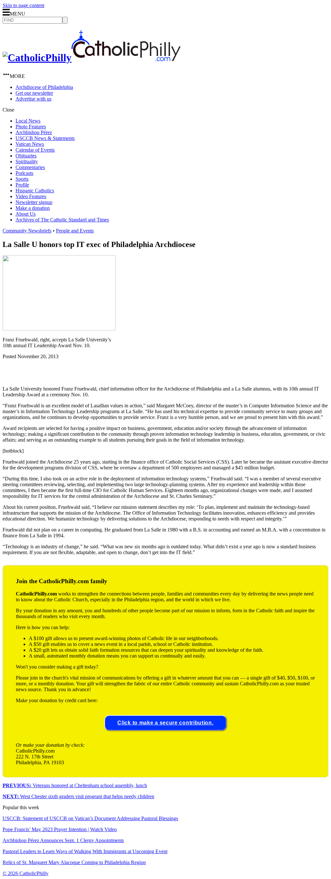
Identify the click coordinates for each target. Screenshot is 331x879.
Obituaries (26, 155)
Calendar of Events (35, 150)
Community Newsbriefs (27, 230)
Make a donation (33, 208)
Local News (28, 120)
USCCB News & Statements (45, 138)
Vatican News (30, 144)
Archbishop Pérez (34, 132)
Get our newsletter (34, 93)
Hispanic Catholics (35, 190)
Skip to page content (23, 5)
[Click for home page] (92, 57)
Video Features (31, 196)
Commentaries (30, 167)
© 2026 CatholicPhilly (25, 873)
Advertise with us (33, 99)
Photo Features (31, 126)
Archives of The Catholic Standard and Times (62, 219)
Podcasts (24, 173)
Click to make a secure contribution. (165, 722)
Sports (22, 179)
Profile (22, 185)
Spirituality (27, 161)
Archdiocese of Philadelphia (44, 87)
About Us (26, 214)
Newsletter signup (34, 202)
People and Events (75, 230)
